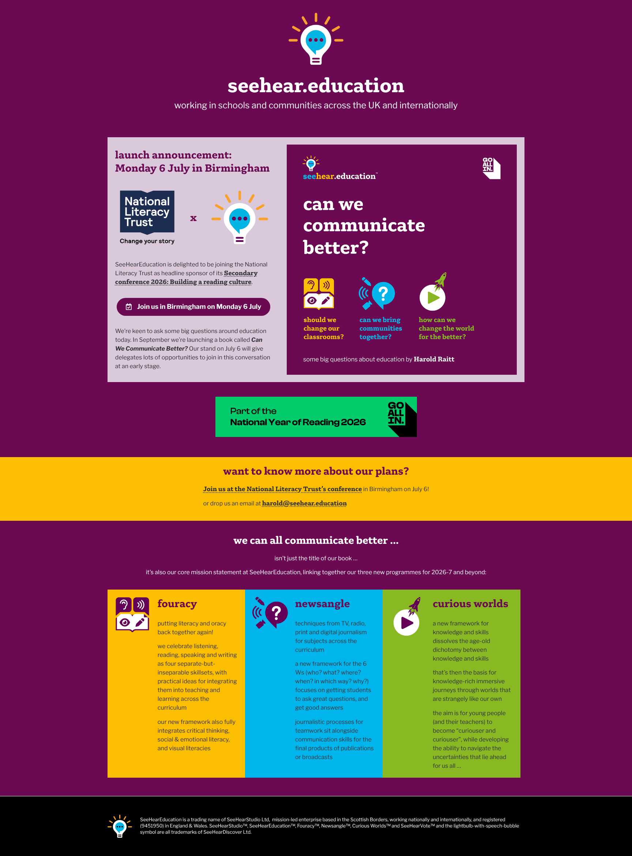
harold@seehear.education (304, 503)
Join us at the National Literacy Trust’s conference (282, 489)
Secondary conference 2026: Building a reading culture (186, 277)
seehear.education (316, 85)
